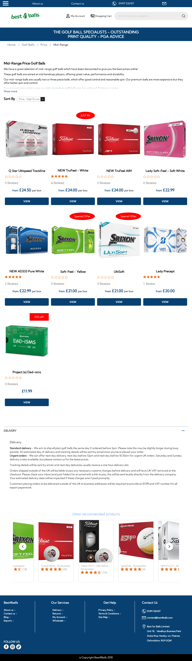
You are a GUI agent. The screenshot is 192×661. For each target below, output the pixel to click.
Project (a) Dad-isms (27, 372)
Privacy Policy (105, 610)
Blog (6, 617)
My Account (58, 617)
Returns (56, 613)
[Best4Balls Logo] (35, 16)
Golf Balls (28, 44)
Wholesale (57, 620)
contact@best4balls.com (160, 617)
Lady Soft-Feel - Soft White (165, 171)
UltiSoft (119, 271)
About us (37, 3)
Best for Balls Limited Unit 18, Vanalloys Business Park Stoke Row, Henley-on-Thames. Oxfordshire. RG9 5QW (164, 633)
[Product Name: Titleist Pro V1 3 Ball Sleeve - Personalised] (96, 551)
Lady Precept (165, 271)
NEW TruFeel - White (73, 170)
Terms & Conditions (108, 613)
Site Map (103, 617)
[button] (22, 546)
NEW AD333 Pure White (27, 271)
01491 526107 (126, 3)
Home (12, 44)
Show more (10, 91)
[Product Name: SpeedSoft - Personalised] (136, 551)
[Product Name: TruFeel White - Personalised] (56, 551)
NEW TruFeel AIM (119, 171)
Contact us (77, 3)
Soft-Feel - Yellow (73, 271)
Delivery (10, 430)
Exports (8, 620)
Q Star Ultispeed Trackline (27, 171)
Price (44, 44)
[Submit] (183, 16)
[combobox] (151, 16)
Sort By (9, 98)
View (26, 201)
